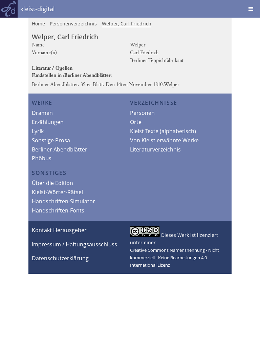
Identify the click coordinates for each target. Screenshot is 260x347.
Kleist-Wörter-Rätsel (57, 192)
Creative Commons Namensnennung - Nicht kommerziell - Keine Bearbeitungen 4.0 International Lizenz (174, 257)
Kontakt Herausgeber (59, 230)
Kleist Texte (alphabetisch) (163, 131)
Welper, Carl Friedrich (126, 23)
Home (38, 23)
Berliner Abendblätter (59, 149)
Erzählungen (48, 122)
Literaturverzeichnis (155, 149)
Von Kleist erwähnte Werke (164, 140)
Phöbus (41, 158)
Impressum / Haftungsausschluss (74, 244)
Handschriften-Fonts (58, 210)
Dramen (42, 113)
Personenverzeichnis (73, 23)
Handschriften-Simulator (63, 201)
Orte (136, 122)
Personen (142, 113)
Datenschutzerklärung (60, 258)
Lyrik (38, 131)
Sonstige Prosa (51, 140)
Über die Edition (52, 183)
